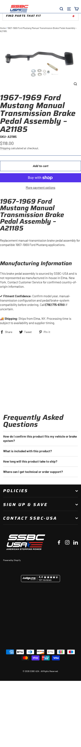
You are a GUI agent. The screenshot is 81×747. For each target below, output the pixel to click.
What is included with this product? (27, 451)
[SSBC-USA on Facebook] (59, 542)
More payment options (40, 187)
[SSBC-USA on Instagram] (67, 542)
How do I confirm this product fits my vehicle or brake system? (40, 438)
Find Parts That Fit (23, 15)
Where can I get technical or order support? (33, 472)
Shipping (5, 148)
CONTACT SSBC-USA (30, 518)
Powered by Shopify (12, 560)
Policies (15, 490)
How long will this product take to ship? (30, 461)
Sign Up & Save (25, 504)
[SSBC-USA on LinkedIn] (75, 542)
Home (3, 28)
